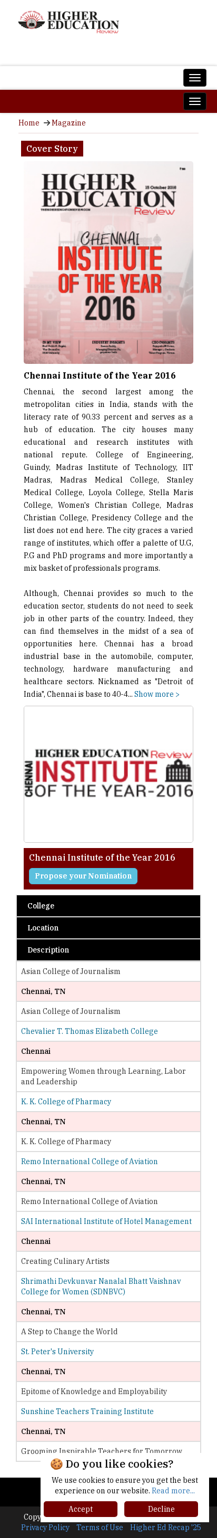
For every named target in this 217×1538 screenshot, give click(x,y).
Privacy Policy (45, 1527)
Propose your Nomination (83, 876)
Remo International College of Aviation (89, 1161)
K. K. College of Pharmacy (66, 1101)
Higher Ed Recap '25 (165, 1527)
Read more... (173, 1490)
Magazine (69, 123)
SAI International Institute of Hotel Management (106, 1221)
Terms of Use (99, 1527)
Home (29, 123)
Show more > (157, 694)
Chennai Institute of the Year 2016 (100, 375)
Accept (80, 1509)
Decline (161, 1509)
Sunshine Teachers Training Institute (87, 1411)
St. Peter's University (57, 1351)
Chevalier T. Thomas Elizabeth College (89, 1031)
